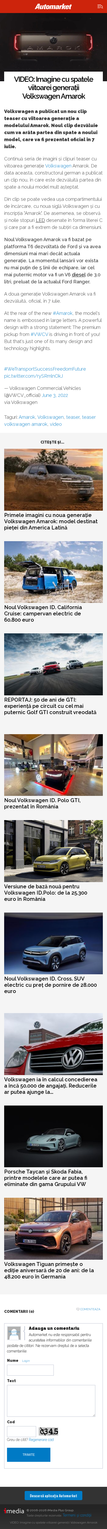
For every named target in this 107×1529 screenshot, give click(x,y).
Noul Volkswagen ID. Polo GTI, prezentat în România (42, 803)
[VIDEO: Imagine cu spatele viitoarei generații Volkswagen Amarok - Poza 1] (53, 47)
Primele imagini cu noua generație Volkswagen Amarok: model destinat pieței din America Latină (51, 521)
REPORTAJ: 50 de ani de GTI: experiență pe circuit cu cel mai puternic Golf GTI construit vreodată (50, 706)
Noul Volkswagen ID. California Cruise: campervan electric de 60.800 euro (43, 613)
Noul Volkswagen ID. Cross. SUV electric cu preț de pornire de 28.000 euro (50, 985)
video (56, 424)
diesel (78, 274)
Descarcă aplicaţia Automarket (53, 1495)
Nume (12, 1360)
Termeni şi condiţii (77, 1515)
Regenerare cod (41, 1440)
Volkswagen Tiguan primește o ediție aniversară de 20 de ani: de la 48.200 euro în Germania (49, 1270)
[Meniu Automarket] (100, 7)
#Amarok (62, 313)
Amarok (27, 417)
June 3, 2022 (55, 395)
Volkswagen (58, 165)
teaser (72, 417)
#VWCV (39, 334)
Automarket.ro (53, 6)
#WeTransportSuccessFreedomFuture (45, 369)
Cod (11, 1422)
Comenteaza (90, 1309)
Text (11, 1381)
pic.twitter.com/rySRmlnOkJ (33, 376)
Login (26, 1361)
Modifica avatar (14, 1333)
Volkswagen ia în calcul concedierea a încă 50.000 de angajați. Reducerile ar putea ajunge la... (50, 1085)
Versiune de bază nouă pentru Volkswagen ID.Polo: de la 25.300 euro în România (45, 892)
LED (40, 220)
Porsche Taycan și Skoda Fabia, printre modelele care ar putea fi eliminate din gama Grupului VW (45, 1178)
